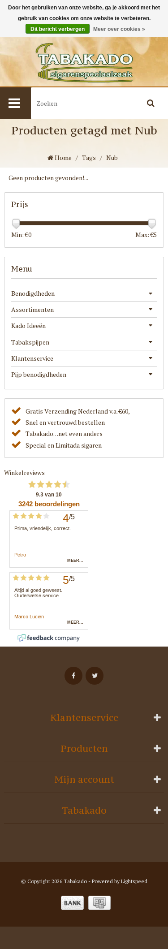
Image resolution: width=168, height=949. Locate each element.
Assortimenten (32, 309)
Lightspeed (134, 881)
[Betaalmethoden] (72, 903)
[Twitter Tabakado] (94, 676)
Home (62, 157)
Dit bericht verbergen (57, 29)
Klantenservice (32, 358)
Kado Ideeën (28, 325)
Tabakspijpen (30, 342)
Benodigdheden (33, 293)
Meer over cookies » (119, 29)
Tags (89, 157)
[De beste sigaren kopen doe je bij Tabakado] (84, 63)
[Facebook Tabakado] (73, 676)
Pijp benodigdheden (38, 374)
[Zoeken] (151, 103)
